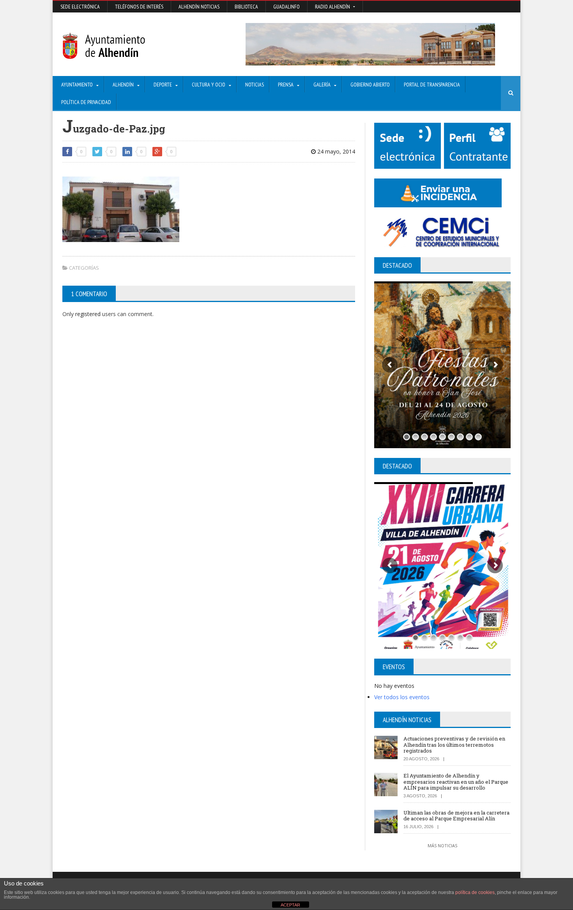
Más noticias (442, 845)
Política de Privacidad (86, 102)
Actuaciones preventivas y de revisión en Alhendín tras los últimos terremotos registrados (454, 744)
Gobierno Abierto (370, 84)
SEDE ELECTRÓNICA (80, 6)
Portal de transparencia (432, 84)
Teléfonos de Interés (139, 6)
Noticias (254, 84)
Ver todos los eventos (402, 697)
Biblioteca (246, 6)
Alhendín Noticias (199, 6)
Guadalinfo (286, 6)
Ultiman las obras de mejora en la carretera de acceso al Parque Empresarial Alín (456, 815)
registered (88, 314)
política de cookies (475, 892)
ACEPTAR (290, 905)
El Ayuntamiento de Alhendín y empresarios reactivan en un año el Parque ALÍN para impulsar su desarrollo (455, 781)
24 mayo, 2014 (335, 151)
